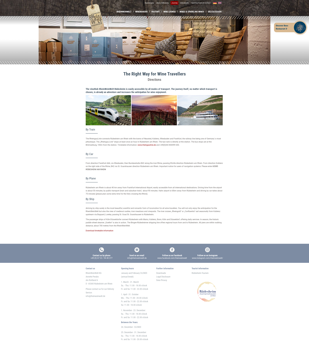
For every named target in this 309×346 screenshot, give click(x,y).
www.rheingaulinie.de (147, 145)
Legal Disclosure (163, 276)
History (155, 11)
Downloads (184, 3)
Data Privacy (161, 280)
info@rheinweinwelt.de (137, 258)
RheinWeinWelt (124, 11)
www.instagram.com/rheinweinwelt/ (207, 258)
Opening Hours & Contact (200, 3)
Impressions (149, 3)
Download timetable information (99, 230)
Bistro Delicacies (163, 3)
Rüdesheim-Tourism (200, 273)
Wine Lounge (169, 11)
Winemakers (141, 11)
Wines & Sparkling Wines (192, 11)
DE (215, 3)
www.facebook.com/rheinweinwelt (172, 258)
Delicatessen (214, 11)
